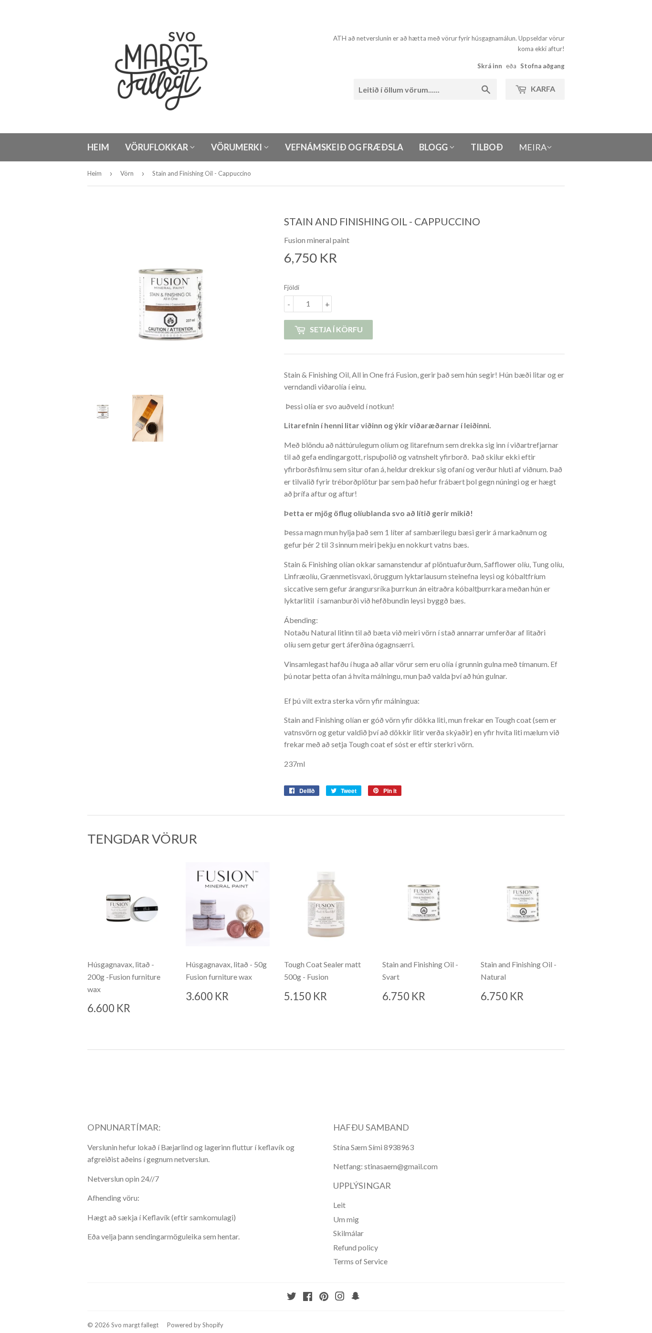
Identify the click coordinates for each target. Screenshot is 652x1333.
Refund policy (355, 1247)
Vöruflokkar (157, 147)
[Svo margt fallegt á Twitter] (291, 1296)
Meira (533, 147)
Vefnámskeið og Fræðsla (344, 147)
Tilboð (487, 147)
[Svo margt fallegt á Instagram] (340, 1296)
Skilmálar (348, 1233)
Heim (98, 147)
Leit (339, 1204)
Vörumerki (237, 147)
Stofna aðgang (542, 66)
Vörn (127, 173)
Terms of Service (360, 1261)
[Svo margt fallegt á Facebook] (308, 1296)
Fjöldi (291, 287)
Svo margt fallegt (134, 1325)
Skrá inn (489, 66)
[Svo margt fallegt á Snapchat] (355, 1296)
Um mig (346, 1219)
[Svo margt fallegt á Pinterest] (324, 1296)
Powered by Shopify (195, 1325)
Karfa (542, 88)
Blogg (434, 147)
